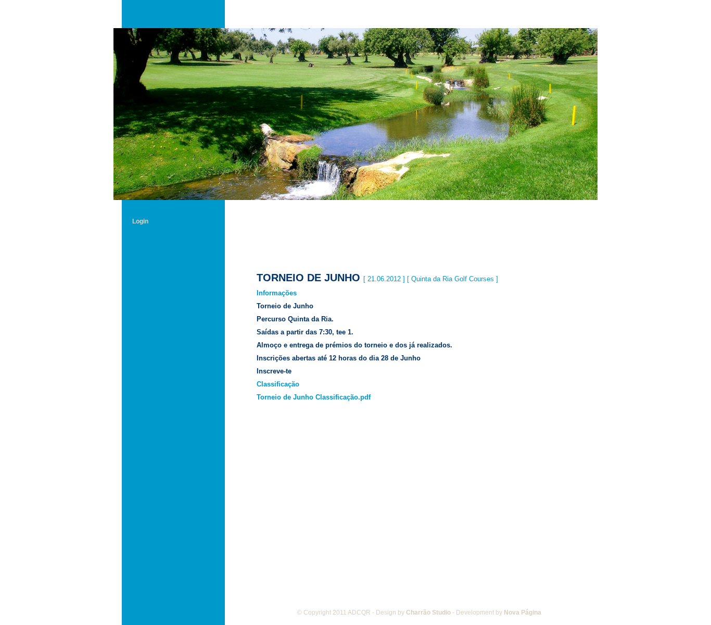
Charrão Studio (428, 612)
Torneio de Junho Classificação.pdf (314, 397)
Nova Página (522, 612)
